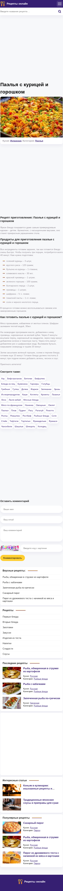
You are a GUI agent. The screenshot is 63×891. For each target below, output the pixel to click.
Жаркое (34, 389)
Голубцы (45, 384)
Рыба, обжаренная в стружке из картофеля (25, 577)
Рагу (30, 410)
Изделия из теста (12, 638)
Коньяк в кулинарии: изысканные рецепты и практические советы (37, 788)
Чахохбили (6, 426)
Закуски (7, 632)
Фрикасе (53, 421)
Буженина (23, 384)
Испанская (15, 141)
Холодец (42, 426)
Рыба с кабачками (12, 582)
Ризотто (50, 410)
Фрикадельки (39, 421)
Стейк (4, 421)
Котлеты (34, 394)
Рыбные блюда (41, 416)
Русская (34, 676)
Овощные (41, 405)
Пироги (37, 830)
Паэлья (39, 141)
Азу (3, 378)
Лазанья (56, 394)
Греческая (34, 703)
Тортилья (25, 421)
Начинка (29, 405)
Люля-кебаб (15, 400)
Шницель (30, 426)
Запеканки (46, 389)
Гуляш (16, 389)
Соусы (6, 654)
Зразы (57, 389)
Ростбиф (27, 416)
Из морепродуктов (10, 394)
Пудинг (22, 410)
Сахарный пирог (11, 593)
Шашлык (19, 426)
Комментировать (12, 558)
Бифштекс (40, 378)
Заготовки (8, 627)
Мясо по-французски (11, 405)
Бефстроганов (14, 378)
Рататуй (39, 410)
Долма (24, 389)
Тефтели (14, 421)
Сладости (8, 648)
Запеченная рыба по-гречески (18, 587)
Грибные (5, 389)
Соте (54, 416)
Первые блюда (10, 616)
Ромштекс (15, 416)
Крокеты (45, 394)
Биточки (28, 378)
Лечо (3, 400)
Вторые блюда (10, 622)
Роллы (4, 416)
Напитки (7, 643)
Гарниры (34, 384)
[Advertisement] (31, 49)
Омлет (51, 405)
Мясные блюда (31, 400)
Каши (25, 394)
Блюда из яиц (8, 384)
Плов (13, 410)
